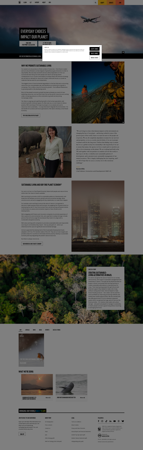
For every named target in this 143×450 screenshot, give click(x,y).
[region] (72, 53)
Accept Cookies (94, 49)
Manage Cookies (94, 57)
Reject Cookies (94, 53)
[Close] (99, 46)
